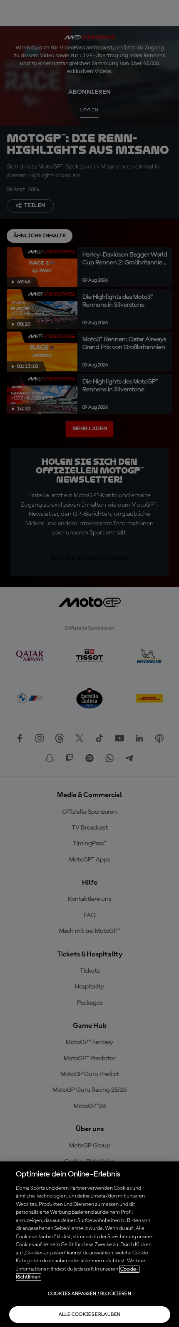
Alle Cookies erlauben (90, 1314)
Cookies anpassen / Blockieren (89, 1293)
